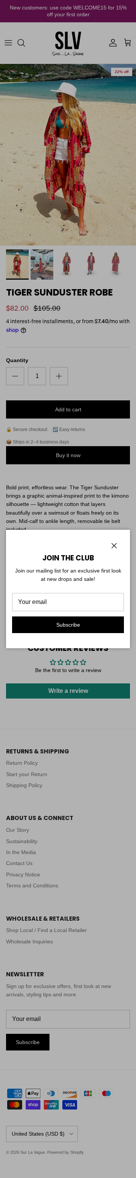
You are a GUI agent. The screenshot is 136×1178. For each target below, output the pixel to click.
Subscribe (68, 625)
